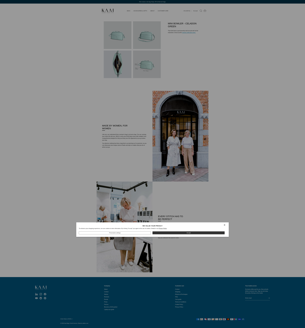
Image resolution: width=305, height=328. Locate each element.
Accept (189, 233)
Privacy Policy (163, 228)
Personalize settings (115, 233)
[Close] (224, 225)
